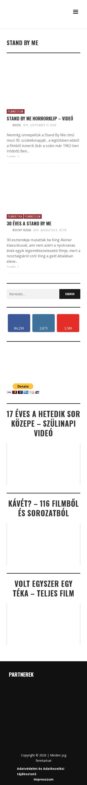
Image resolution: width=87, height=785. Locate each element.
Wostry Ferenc (21, 230)
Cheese (16, 125)
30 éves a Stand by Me (29, 223)
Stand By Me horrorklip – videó (40, 118)
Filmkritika (15, 216)
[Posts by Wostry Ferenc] (8, 230)
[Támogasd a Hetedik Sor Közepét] (43, 27)
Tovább (11, 156)
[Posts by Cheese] (8, 125)
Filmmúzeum (15, 111)
